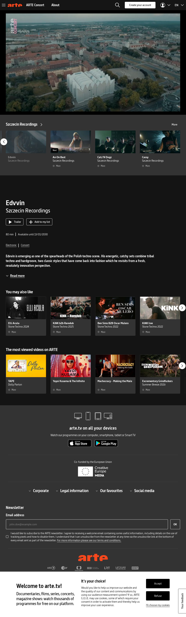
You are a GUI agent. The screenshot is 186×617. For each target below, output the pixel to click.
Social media (144, 490)
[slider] (93, 99)
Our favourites (111, 490)
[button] (117, 5)
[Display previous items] (3, 141)
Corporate (41, 490)
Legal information (74, 490)
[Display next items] (182, 307)
